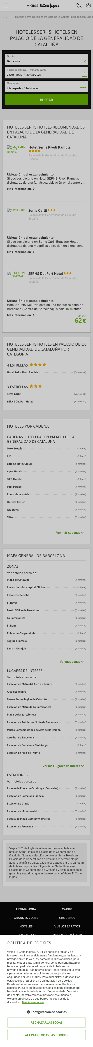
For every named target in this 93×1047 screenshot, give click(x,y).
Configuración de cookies (49, 1012)
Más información (33, 1002)
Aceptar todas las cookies (46, 1035)
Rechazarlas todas (47, 1022)
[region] (46, 523)
